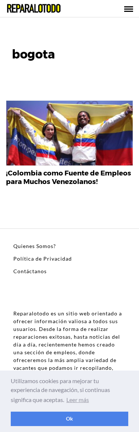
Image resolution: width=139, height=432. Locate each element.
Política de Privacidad (42, 258)
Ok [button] (69, 418)
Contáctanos (30, 271)
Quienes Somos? (34, 246)
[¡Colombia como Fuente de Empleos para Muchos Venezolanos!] (69, 133)
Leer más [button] (77, 399)
